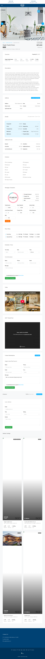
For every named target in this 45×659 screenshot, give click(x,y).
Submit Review (8, 427)
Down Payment (20, 205)
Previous (2, 24)
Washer (25, 172)
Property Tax (19, 210)
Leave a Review (39, 394)
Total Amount (7, 205)
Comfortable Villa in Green (30, 521)
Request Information (10, 387)
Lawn (7, 174)
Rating (24, 411)
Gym (7, 169)
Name (6, 260)
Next (43, 24)
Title (6, 411)
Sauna (25, 164)
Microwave (8, 177)
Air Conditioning (9, 162)
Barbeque (8, 164)
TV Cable (26, 169)
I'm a (24, 369)
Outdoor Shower (9, 179)
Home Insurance (32, 210)
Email (30, 260)
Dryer (7, 167)
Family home (27, 615)
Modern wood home (8, 615)
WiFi (25, 174)
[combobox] (10, 252)
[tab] (38, 11)
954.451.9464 (11, 1)
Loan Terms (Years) (9, 210)
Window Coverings (27, 177)
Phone (18, 260)
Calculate (8, 221)
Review (6, 417)
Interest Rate (31, 205)
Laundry (7, 172)
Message (6, 265)
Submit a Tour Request (10, 278)
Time (30, 249)
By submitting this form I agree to (15, 275)
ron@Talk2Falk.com (11, 2)
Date (18, 249)
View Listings (37, 355)
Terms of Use (21, 275)
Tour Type (7, 249)
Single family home (8, 521)
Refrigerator (26, 162)
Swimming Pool (27, 167)
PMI (5, 215)
